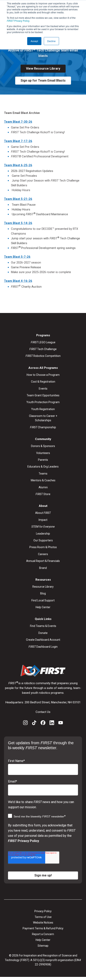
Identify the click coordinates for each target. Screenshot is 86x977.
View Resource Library (43, 68)
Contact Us (43, 712)
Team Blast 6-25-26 (18, 165)
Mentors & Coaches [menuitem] (43, 480)
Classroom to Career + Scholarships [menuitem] (43, 418)
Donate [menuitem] (43, 633)
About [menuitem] (43, 512)
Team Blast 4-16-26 (18, 281)
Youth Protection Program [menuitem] (43, 402)
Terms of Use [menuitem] (43, 917)
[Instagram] (25, 723)
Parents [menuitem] (43, 459)
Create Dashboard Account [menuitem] (43, 639)
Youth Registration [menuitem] (43, 409)
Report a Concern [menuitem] (43, 934)
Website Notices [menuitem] (43, 922)
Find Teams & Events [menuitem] (43, 626)
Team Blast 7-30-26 (18, 121)
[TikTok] (34, 723)
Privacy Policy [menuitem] (43, 911)
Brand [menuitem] (43, 567)
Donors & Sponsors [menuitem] (43, 446)
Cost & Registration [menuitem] (43, 381)
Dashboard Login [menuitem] (43, 646)
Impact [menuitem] (43, 519)
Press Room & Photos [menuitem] (43, 547)
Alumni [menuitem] (43, 487)
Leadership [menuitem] (43, 533)
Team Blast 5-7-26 (17, 257)
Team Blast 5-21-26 (18, 199)
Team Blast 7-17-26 (18, 141)
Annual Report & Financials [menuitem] (43, 561)
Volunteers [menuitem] (43, 453)
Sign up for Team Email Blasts (43, 80)
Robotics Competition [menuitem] (43, 355)
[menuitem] (43, 526)
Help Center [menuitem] (43, 607)
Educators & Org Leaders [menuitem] (43, 466)
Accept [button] (34, 41)
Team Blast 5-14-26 (18, 223)
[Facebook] (43, 723)
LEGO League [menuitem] (43, 342)
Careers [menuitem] (43, 554)
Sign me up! (43, 875)
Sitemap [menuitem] (43, 945)
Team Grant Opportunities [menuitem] (43, 395)
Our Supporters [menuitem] (43, 540)
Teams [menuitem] (43, 473)
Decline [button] (51, 41)
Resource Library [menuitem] (43, 586)
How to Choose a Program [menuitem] (43, 374)
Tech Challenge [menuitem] (43, 349)
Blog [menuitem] (43, 593)
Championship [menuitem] (43, 427)
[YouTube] (60, 723)
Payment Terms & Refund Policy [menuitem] (43, 928)
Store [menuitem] (43, 494)
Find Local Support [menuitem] (43, 600)
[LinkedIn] (51, 723)
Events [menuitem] (43, 388)
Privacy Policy (18, 20)
